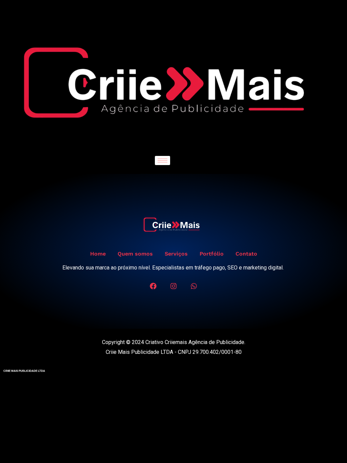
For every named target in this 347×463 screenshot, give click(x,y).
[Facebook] (153, 286)
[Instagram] (173, 286)
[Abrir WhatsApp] (330, 446)
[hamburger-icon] (162, 160)
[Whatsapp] (194, 286)
